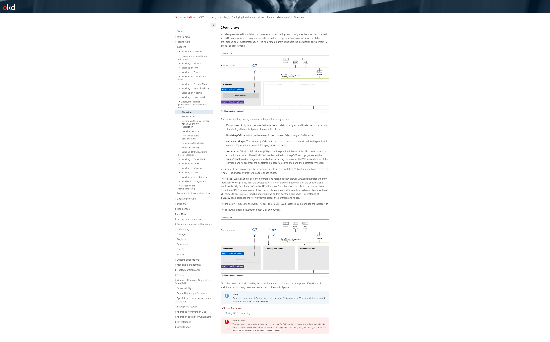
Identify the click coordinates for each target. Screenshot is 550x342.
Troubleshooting (190, 147)
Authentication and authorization (194, 224)
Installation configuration (193, 181)
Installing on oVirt (189, 163)
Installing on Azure (190, 72)
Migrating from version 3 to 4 (192, 311)
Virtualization (184, 327)
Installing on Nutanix (191, 92)
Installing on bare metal (192, 97)
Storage (181, 234)
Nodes (180, 275)
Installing (181, 46)
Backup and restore (187, 306)
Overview (187, 112)
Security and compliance (190, 219)
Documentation (185, 17)
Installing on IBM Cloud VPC (195, 88)
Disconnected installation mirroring (192, 57)
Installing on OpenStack (192, 159)
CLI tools (181, 213)
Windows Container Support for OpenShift (193, 282)
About (180, 31)
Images (180, 254)
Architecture (183, 41)
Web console (183, 208)
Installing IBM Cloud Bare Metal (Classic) (192, 153)
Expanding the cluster (193, 142)
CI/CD (180, 249)
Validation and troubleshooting (186, 187)
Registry (181, 239)
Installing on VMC (189, 172)
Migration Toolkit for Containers (194, 316)
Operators (182, 244)
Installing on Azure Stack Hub (192, 78)
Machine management (189, 264)
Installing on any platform (193, 176)
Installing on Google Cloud (194, 84)
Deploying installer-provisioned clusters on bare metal (261, 17)
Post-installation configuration (190, 137)
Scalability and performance (192, 293)
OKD (202, 17)
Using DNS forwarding (238, 313)
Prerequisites (189, 116)
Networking (183, 229)
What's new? (183, 36)
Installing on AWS (189, 67)
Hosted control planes (188, 269)
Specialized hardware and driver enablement (193, 300)
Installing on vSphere (191, 168)
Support (181, 203)
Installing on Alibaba (190, 63)
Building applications (188, 259)
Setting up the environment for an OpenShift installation (196, 123)
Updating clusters (186, 198)
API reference (184, 322)
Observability (184, 288)
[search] (213, 25)
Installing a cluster (191, 131)
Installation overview (191, 51)
